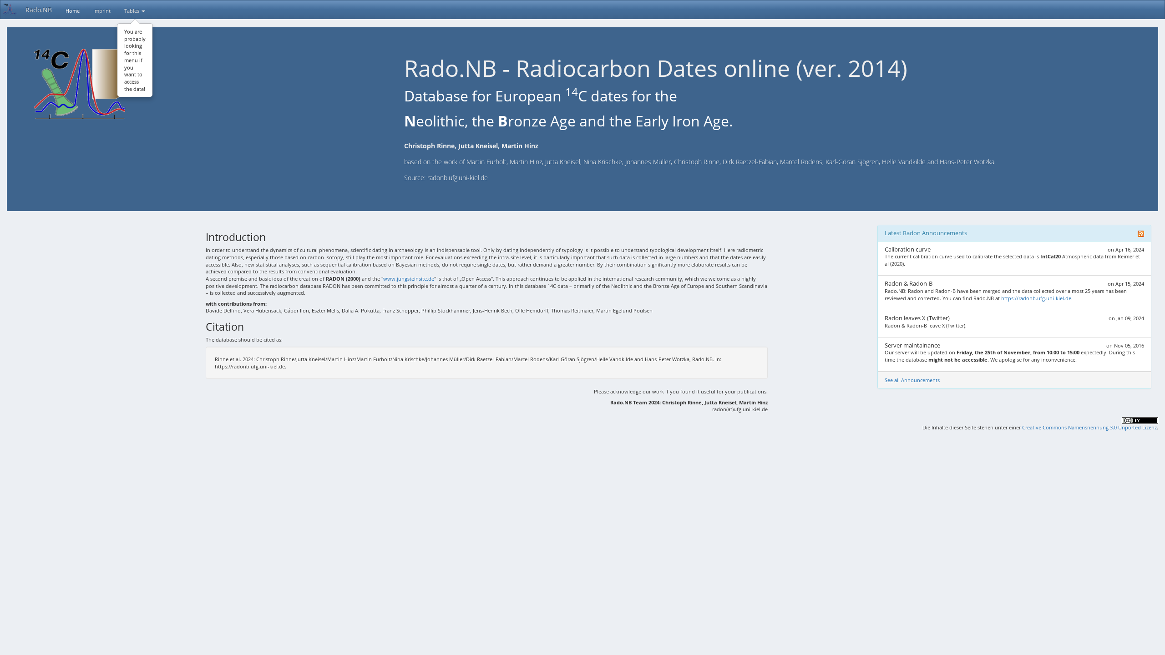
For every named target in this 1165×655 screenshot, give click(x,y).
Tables (132, 10)
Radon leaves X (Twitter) (917, 318)
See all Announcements (912, 380)
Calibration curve (908, 249)
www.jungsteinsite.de (408, 278)
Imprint (102, 10)
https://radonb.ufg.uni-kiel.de (1036, 298)
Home (73, 10)
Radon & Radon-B (908, 283)
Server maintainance (912, 345)
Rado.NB (38, 9)
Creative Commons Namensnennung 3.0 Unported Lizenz (1089, 427)
